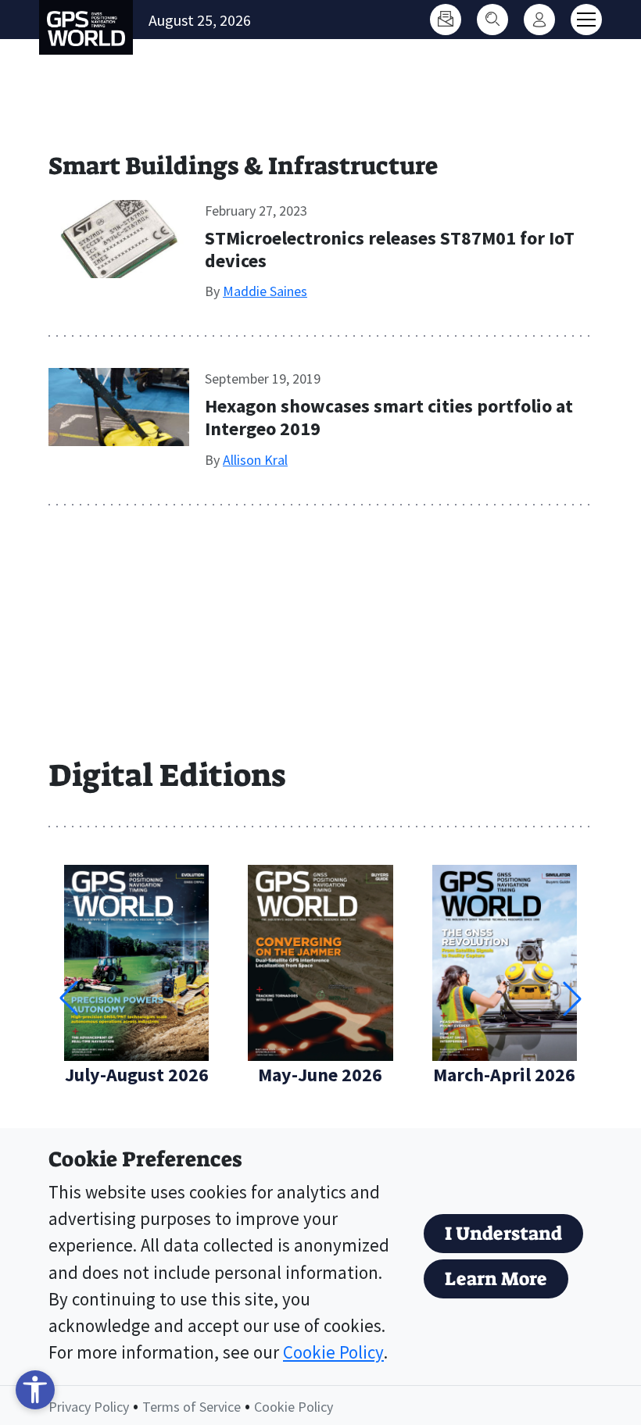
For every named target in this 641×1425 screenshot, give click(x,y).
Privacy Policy (88, 1407)
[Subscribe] (445, 19)
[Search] (492, 19)
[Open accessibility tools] (35, 1389)
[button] (572, 998)
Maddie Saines (265, 291)
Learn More (496, 1278)
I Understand (503, 1233)
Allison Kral (255, 460)
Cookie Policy (333, 1352)
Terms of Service (191, 1407)
